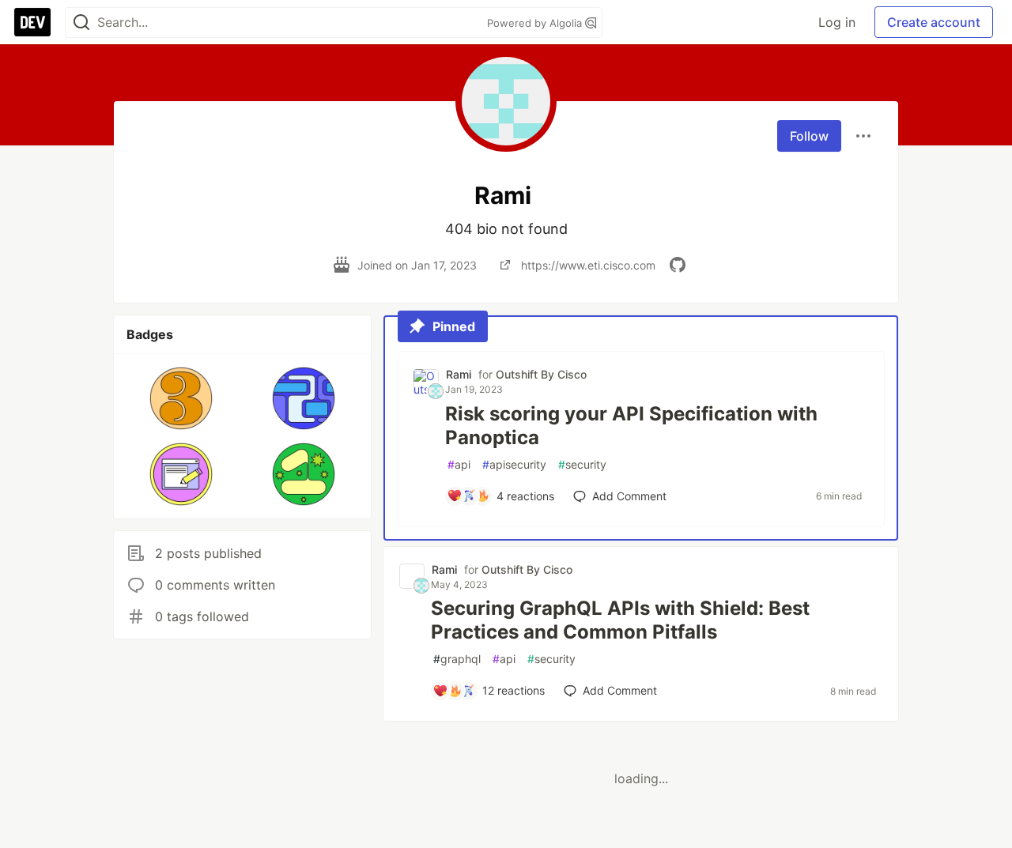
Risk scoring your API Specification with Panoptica (631, 425)
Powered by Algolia (536, 23)
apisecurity (514, 464)
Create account (933, 22)
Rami (458, 374)
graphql (457, 658)
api (458, 464)
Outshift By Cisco (541, 374)
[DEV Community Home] (32, 22)
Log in (836, 22)
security (582, 464)
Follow (809, 136)
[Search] (81, 22)
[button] (181, 398)
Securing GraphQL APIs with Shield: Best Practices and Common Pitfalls (620, 620)
